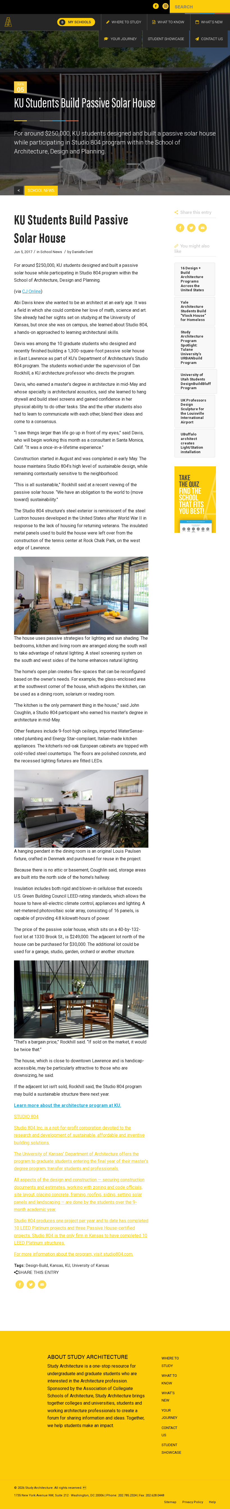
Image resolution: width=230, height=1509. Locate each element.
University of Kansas (90, 1265)
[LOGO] (8, 22)
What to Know (169, 1379)
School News (51, 252)
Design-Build (37, 1265)
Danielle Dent (82, 252)
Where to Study (170, 1362)
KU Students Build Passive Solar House (71, 228)
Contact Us (169, 1431)
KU (67, 1265)
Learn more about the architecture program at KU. (67, 1105)
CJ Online (31, 291)
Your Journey (169, 1414)
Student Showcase (171, 1448)
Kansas (56, 1265)
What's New (168, 1396)
